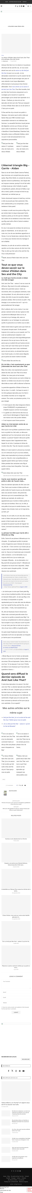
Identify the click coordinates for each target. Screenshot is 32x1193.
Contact (25, 1)
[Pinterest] (21, 6)
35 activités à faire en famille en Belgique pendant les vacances (20, 1121)
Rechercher (25, 1059)
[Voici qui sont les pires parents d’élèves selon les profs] (5, 1150)
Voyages (13, 1178)
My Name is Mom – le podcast (16, 1180)
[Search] (30, 6)
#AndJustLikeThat (7, 585)
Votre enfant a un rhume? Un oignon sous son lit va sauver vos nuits (15, 1103)
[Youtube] (23, 6)
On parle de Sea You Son (15, 1)
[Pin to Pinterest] (22, 785)
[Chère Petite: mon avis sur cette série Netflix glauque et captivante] (16, 905)
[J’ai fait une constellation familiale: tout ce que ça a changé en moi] (5, 1141)
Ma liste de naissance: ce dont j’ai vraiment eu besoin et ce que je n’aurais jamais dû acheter (21, 1112)
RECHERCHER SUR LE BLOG (8, 1056)
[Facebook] (15, 6)
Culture (18, 1178)
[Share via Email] (25, 785)
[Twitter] (17, 6)
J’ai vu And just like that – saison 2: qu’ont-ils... (16, 941)
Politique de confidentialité (11, 1181)
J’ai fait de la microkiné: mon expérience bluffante (19, 1157)
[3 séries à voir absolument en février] (16, 828)
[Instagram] (19, 6)
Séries (3, 779)
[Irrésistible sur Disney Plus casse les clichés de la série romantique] (16, 879)
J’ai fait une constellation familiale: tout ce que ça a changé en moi (21, 1139)
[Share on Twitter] (20, 785)
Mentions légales (23, 1181)
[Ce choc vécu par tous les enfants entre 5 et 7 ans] (5, 1132)
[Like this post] (17, 785)
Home (4, 1176)
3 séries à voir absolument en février (16, 839)
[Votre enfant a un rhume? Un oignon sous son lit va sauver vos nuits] (16, 1091)
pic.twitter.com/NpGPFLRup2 (10, 647)
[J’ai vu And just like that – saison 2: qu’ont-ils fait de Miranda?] (16, 931)
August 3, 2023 (23, 587)
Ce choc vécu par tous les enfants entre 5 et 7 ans (21, 1130)
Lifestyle (23, 1178)
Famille (8, 1178)
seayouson (5, 61)
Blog (7, 1)
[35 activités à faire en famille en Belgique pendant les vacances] (5, 1123)
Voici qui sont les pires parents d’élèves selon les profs (20, 1148)
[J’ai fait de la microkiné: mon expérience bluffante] (5, 1159)
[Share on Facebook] (19, 785)
